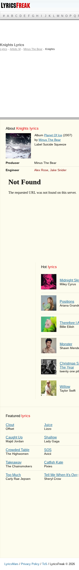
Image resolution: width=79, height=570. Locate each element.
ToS (44, 564)
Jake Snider (58, 170)
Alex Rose (41, 170)
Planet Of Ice (53, 135)
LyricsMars (11, 564)
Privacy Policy (30, 564)
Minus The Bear (50, 140)
